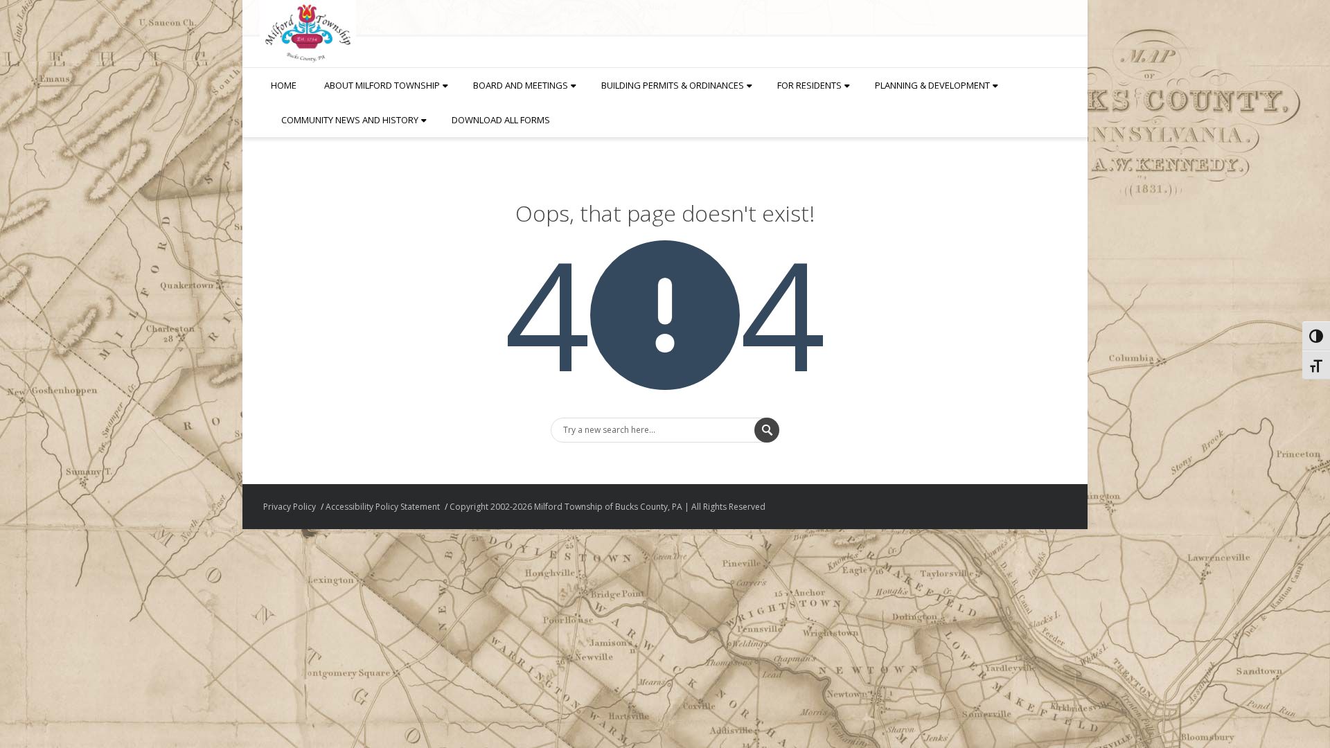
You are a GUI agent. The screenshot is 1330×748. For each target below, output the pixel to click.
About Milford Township (382, 85)
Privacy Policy (289, 507)
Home (283, 85)
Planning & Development (932, 85)
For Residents (809, 85)
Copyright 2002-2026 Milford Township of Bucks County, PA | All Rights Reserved (607, 507)
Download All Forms (501, 120)
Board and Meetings (520, 85)
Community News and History (349, 120)
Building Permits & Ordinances (672, 85)
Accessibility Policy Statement (383, 507)
